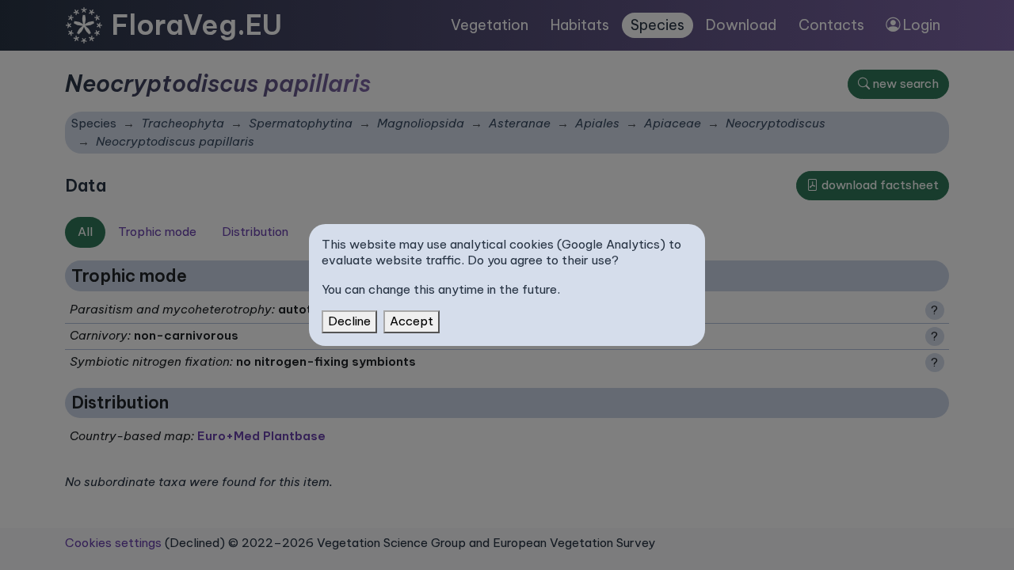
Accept (411, 321)
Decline (349, 321)
